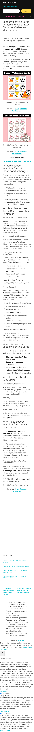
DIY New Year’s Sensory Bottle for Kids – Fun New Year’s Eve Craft (23, 590)
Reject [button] (30, 647)
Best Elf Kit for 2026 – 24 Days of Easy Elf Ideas (14, 561)
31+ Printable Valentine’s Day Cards (17, 161)
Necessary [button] (3, 691)
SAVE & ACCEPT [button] (5, 731)
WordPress (21, 640)
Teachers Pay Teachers (19, 109)
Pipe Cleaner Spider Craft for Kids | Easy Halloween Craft (15, 571)
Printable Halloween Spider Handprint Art (16, 566)
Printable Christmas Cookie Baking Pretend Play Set (8, 591)
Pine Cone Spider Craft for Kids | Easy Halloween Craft (14, 577)
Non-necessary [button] (5, 711)
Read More (3, 650)
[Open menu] (30, 16)
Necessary (6, 693)
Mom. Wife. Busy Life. (9, 3)
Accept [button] (25, 647)
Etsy (17, 108)
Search (26, 11)
